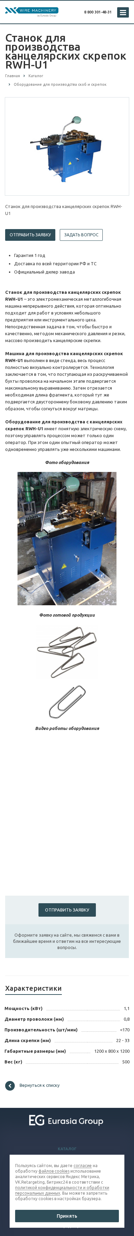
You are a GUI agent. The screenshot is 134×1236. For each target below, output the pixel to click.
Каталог (67, 1149)
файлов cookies (53, 1171)
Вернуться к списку (39, 1085)
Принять (67, 1216)
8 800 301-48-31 (98, 12)
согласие (83, 1165)
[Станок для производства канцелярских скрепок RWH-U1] (67, 146)
